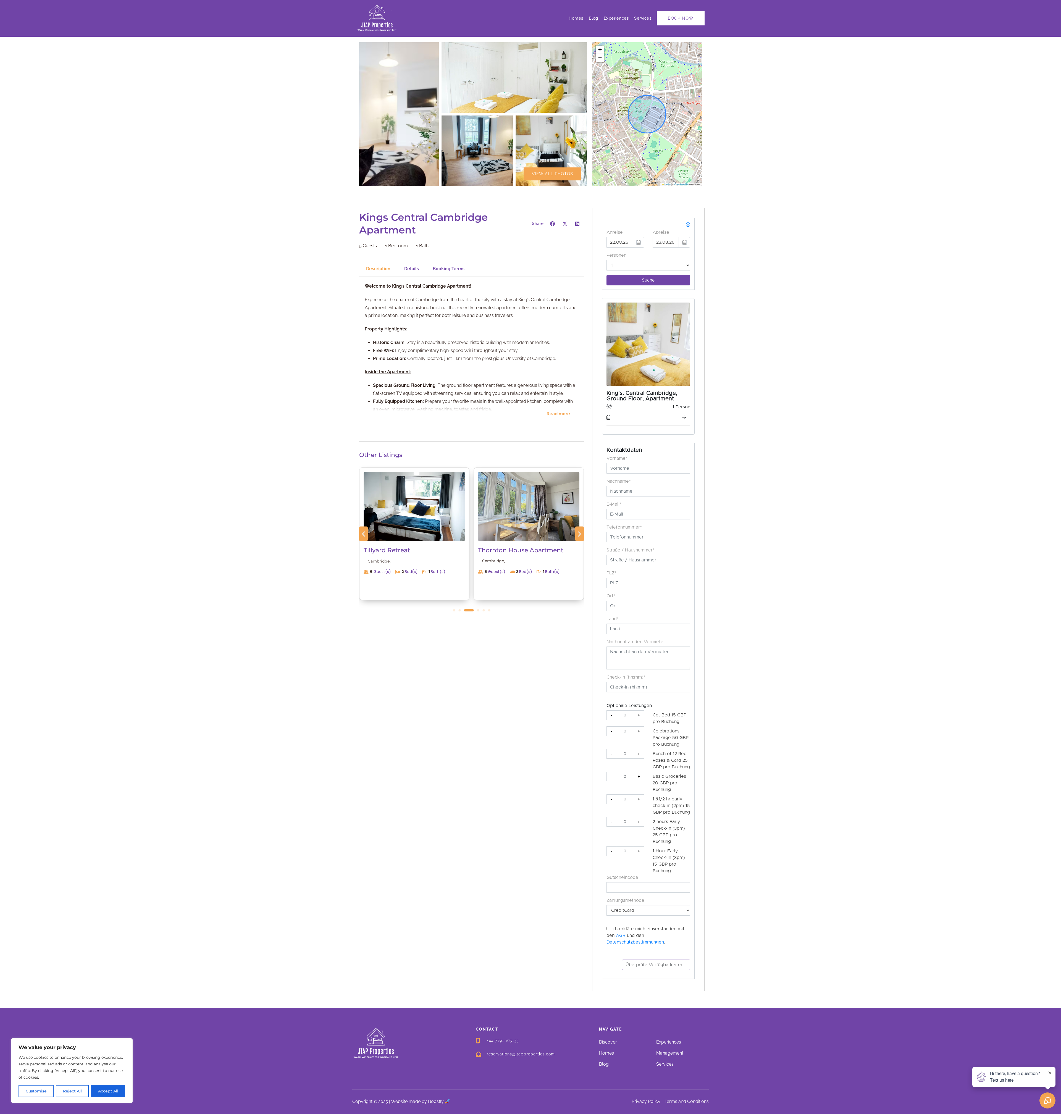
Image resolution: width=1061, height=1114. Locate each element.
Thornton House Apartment (406, 550)
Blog (593, 18)
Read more (558, 413)
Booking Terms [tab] (448, 268)
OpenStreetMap (681, 184)
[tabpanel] (471, 354)
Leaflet (667, 184)
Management (669, 1053)
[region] (72, 1070)
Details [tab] (411, 268)
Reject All (72, 1091)
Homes (576, 18)
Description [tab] (378, 268)
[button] (600, 50)
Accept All (108, 1091)
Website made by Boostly (418, 1101)
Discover (608, 1042)
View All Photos (552, 173)
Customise (36, 1091)
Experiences (616, 18)
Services (642, 18)
